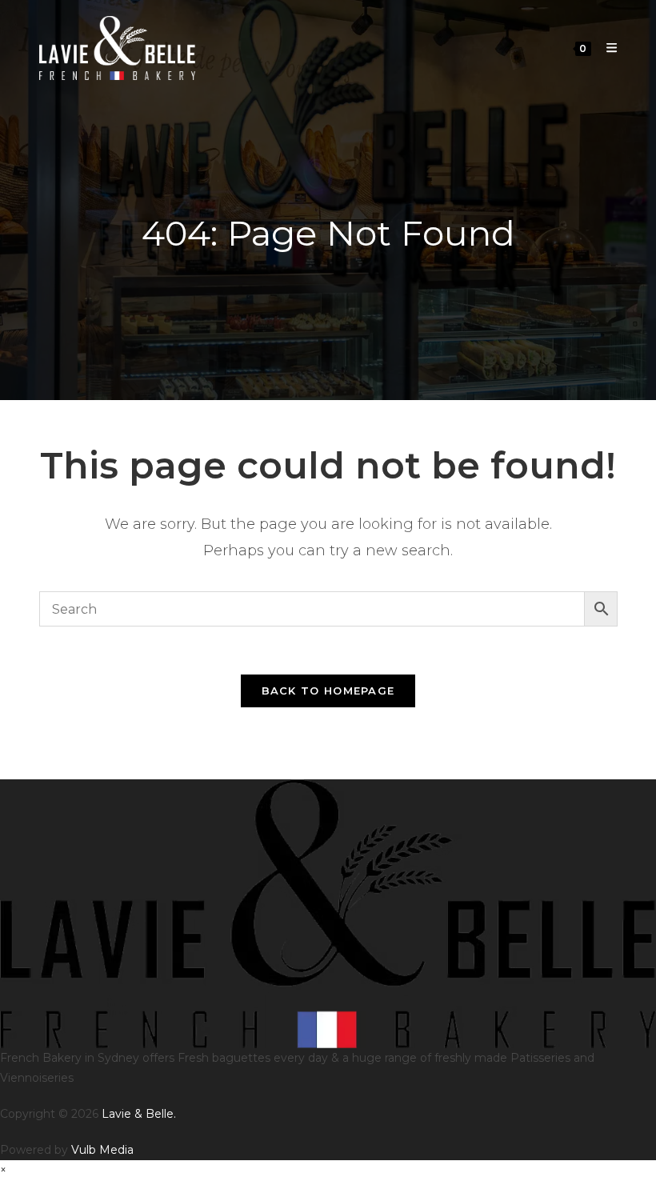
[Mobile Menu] (605, 47)
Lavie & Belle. (139, 1114)
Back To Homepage (328, 690)
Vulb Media (102, 1150)
